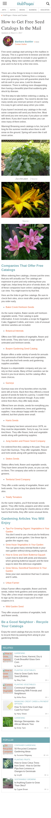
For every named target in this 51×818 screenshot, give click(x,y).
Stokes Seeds (12, 459)
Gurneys (10, 383)
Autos (12, 10)
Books (22, 10)
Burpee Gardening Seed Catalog (21, 348)
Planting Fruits (22, 760)
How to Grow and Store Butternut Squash (25, 555)
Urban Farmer (12, 583)
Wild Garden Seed (15, 606)
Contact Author (21, 44)
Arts (4, 10)
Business (32, 10)
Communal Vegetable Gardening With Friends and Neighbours (28, 691)
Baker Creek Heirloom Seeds (20, 307)
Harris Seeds (12, 420)
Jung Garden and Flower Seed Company (25, 441)
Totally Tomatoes (14, 497)
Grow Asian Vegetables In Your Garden (24, 545)
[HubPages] (25, 4)
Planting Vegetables (25, 670)
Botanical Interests (15, 331)
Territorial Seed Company (18, 479)
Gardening (19, 653)
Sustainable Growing (25, 779)
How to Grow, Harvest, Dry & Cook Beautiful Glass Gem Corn (28, 659)
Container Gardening (25, 745)
